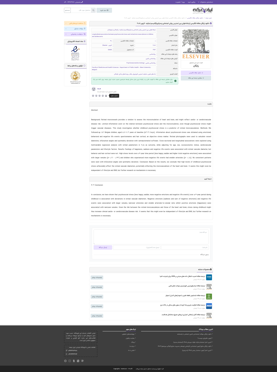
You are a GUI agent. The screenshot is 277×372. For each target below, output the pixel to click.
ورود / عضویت (180, 2)
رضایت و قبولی (130, 338)
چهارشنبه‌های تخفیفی (128, 334)
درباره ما (132, 346)
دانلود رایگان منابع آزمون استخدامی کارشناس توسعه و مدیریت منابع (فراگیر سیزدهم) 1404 (185, 346)
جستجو (67, 10)
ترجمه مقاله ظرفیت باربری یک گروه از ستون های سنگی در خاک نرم (182, 305)
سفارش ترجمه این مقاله (195, 78)
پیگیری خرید (191, 2)
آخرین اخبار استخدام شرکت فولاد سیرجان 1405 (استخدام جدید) (192, 342)
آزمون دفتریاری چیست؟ (205, 338)
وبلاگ (132, 342)
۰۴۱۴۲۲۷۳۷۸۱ (72, 351)
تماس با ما (131, 350)
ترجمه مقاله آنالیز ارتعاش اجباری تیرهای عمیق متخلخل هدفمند (183, 315)
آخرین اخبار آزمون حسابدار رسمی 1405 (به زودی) (197, 350)
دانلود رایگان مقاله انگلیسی (195, 18)
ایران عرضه (208, 18)
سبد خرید (103, 10)
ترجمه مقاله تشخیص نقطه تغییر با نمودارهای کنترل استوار (185, 295)
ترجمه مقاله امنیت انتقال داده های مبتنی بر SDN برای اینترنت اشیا (182, 276)
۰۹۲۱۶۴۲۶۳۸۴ (72, 354)
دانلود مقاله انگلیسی (195, 73)
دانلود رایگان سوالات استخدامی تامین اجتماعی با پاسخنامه (194, 334)
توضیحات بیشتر (97, 277)
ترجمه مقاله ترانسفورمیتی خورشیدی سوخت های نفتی (187, 286)
